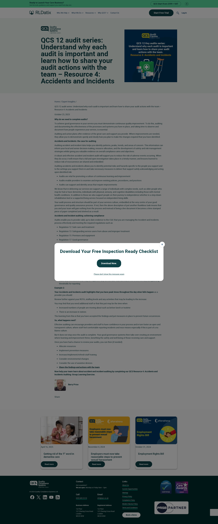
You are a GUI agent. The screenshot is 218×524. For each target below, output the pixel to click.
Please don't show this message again (109, 274)
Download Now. (109, 263)
